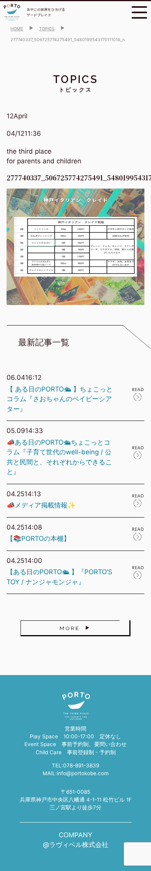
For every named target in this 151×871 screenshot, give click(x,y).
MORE (69, 628)
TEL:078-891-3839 (75, 765)
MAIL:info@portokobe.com (76, 773)
